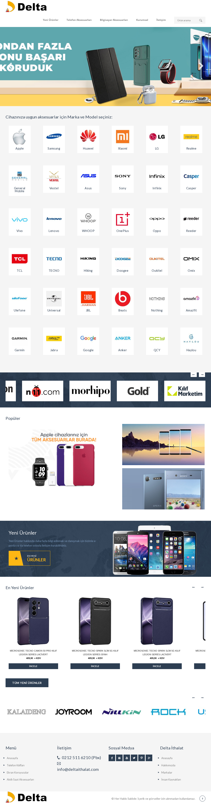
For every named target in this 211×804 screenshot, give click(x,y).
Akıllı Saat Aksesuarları (20, 779)
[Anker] (123, 338)
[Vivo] (20, 219)
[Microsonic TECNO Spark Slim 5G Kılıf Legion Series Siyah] (95, 621)
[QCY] (157, 338)
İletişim (161, 20)
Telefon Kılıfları (16, 765)
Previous (194, 374)
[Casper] (191, 176)
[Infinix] (157, 176)
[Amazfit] (191, 299)
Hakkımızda (168, 765)
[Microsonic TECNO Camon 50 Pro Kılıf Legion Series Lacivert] (33, 621)
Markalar (166, 772)
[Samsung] (54, 137)
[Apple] (20, 137)
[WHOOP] (88, 219)
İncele (33, 666)
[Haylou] (191, 338)
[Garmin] (20, 338)
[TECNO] (54, 259)
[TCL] (20, 259)
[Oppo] (157, 219)
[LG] (157, 137)
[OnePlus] (123, 219)
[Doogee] (123, 259)
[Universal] (54, 299)
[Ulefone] (20, 299)
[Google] (88, 338)
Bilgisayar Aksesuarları (114, 20)
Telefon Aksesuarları (79, 20)
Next (202, 374)
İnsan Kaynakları (171, 779)
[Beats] (123, 299)
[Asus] (88, 176)
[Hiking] (88, 259)
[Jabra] (54, 338)
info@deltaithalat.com (78, 769)
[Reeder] (191, 219)
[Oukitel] (157, 259)
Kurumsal (142, 20)
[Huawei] (88, 137)
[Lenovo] (54, 219)
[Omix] (191, 259)
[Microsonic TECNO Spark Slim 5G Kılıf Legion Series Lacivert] (157, 621)
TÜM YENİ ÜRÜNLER (27, 683)
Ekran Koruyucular (18, 772)
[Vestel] (54, 176)
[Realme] (191, 137)
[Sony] (123, 176)
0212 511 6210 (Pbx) (81, 757)
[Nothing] (157, 299)
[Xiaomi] (123, 137)
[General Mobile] (20, 176)
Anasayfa (12, 758)
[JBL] (88, 299)
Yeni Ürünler (50, 20)
